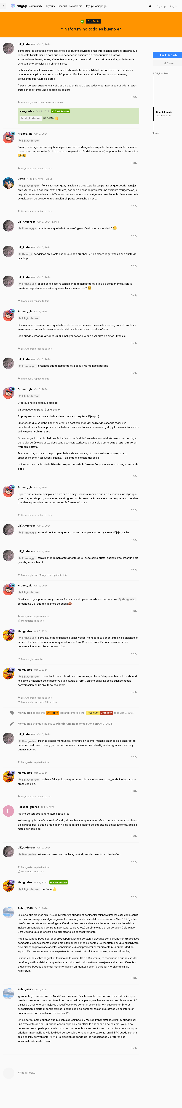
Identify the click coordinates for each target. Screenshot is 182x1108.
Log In (173, 6)
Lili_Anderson (32, 118)
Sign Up (161, 6)
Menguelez (29, 741)
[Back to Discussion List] (3, 6)
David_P (27, 254)
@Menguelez (127, 599)
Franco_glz (29, 228)
